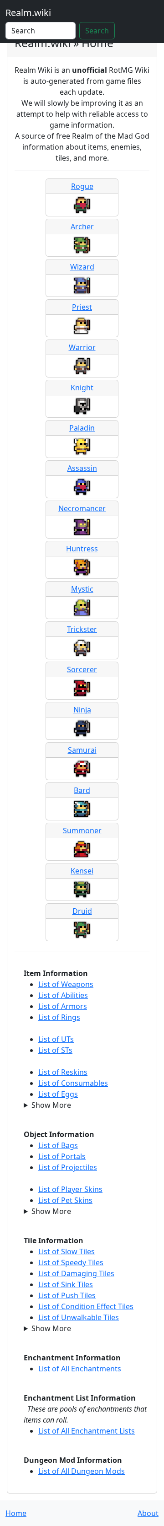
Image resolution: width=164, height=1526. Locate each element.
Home (15, 1513)
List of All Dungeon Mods (81, 1471)
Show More (51, 1105)
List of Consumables (73, 1083)
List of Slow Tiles (66, 1251)
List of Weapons (65, 984)
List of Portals (62, 1156)
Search (97, 31)
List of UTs (56, 1039)
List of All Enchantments (79, 1369)
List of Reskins (62, 1072)
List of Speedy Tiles (70, 1262)
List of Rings (59, 1017)
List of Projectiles (67, 1167)
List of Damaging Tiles (76, 1273)
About (148, 1513)
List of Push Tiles (67, 1295)
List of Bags (58, 1145)
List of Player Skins (70, 1189)
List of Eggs (58, 1094)
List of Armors (62, 1006)
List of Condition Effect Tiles (85, 1306)
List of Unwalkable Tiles (78, 1317)
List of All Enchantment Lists (86, 1431)
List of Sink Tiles (65, 1284)
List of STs (55, 1050)
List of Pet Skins (65, 1200)
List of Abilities (63, 995)
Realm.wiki (28, 12)
